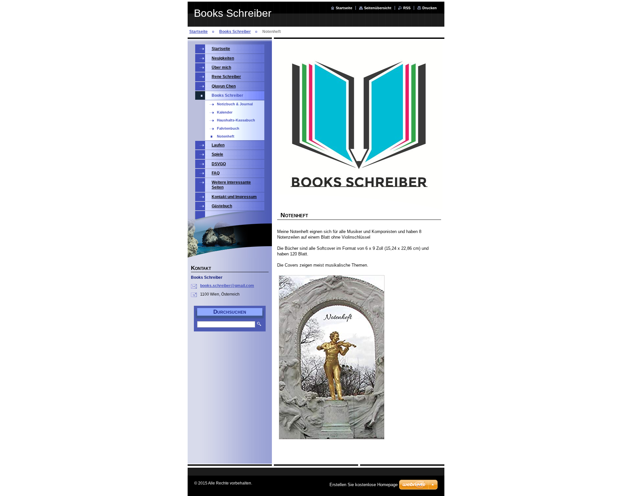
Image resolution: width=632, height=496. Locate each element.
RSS (406, 8)
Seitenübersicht (377, 8)
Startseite (344, 8)
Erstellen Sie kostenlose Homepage (363, 484)
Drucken (429, 8)
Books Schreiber (235, 32)
